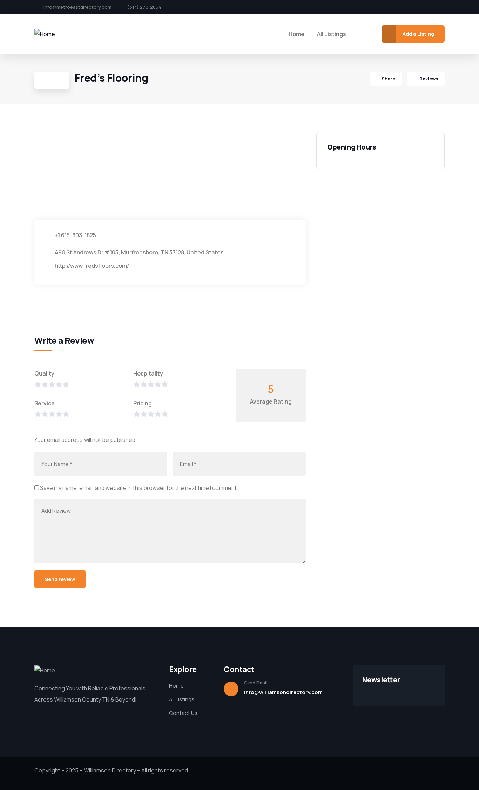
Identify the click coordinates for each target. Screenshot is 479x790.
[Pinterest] (442, 7)
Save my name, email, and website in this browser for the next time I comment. (139, 488)
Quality (44, 373)
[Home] (44, 34)
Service (44, 403)
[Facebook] (406, 7)
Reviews (428, 78)
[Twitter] (418, 7)
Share (388, 78)
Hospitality (148, 373)
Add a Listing (418, 34)
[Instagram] (430, 7)
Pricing (142, 403)
